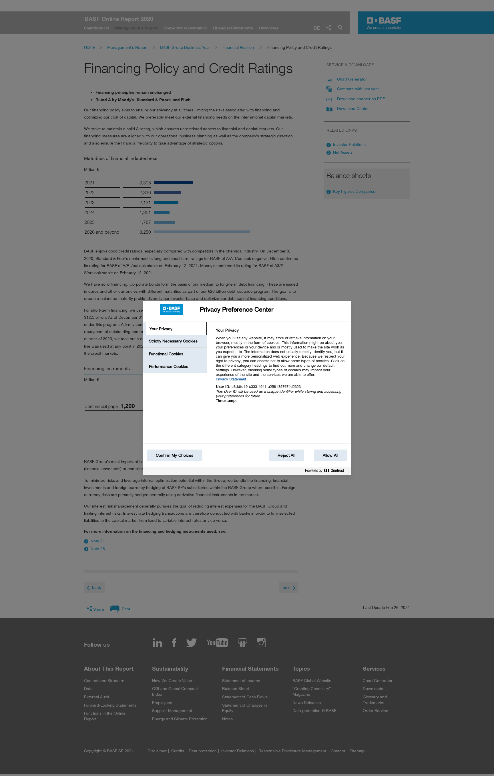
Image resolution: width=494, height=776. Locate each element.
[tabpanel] (281, 369)
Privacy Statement (231, 379)
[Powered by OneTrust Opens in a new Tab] (326, 471)
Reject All (286, 455)
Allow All (330, 455)
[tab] (174, 328)
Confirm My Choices (175, 455)
